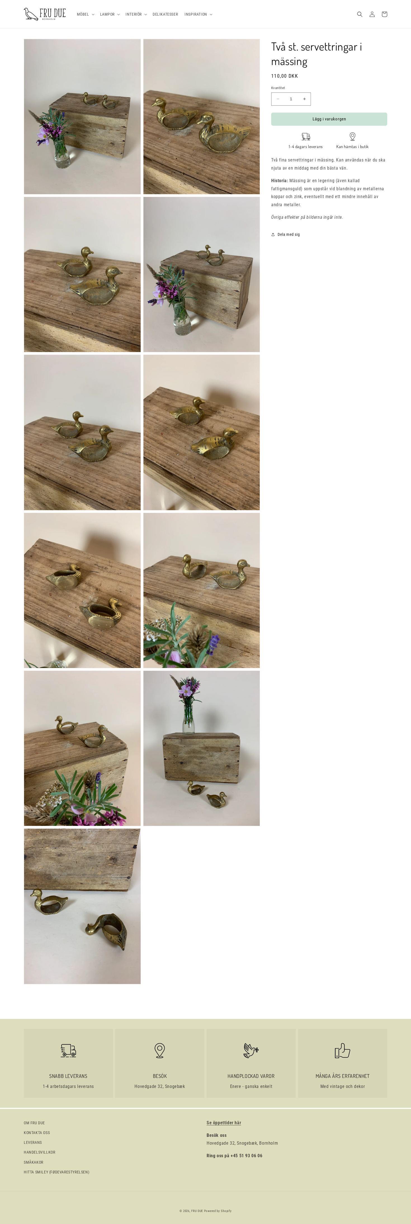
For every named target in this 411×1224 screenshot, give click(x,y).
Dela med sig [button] (289, 234)
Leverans (33, 1142)
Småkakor (33, 1162)
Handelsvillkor (39, 1152)
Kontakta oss (37, 1132)
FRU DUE (197, 1211)
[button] (85, 14)
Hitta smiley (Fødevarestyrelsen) (56, 1172)
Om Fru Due (34, 1123)
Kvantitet (278, 88)
